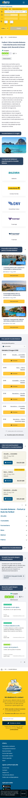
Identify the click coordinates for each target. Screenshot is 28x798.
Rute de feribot (6, 751)
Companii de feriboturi (8, 749)
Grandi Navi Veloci (20, 421)
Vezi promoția (14, 275)
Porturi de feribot (7, 753)
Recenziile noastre (7, 756)
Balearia (22, 357)
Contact (4, 770)
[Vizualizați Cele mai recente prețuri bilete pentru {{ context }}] (22, 505)
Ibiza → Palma (20, 368)
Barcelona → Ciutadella (18, 406)
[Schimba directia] (26, 11)
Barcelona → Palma (19, 419)
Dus (10, 9)
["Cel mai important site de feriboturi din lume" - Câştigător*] (6, 2)
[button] (14, 346)
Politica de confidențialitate (10, 777)
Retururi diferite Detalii (17, 9)
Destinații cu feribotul (8, 746)
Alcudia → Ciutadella (18, 355)
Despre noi (5, 772)
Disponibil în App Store (6, 786)
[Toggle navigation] (24, 2)
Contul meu (5, 768)
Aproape (24, 793)
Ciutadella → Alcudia (18, 380)
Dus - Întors (4, 9)
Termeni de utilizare (8, 775)
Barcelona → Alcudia (18, 393)
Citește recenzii (6, 58)
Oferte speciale (6, 758)
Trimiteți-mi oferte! (15, 723)
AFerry (4, 743)
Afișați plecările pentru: (8, 343)
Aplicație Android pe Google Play (6, 789)
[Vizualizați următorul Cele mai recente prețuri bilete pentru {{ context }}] (25, 505)
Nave (3, 760)
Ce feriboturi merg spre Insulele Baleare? (13, 577)
